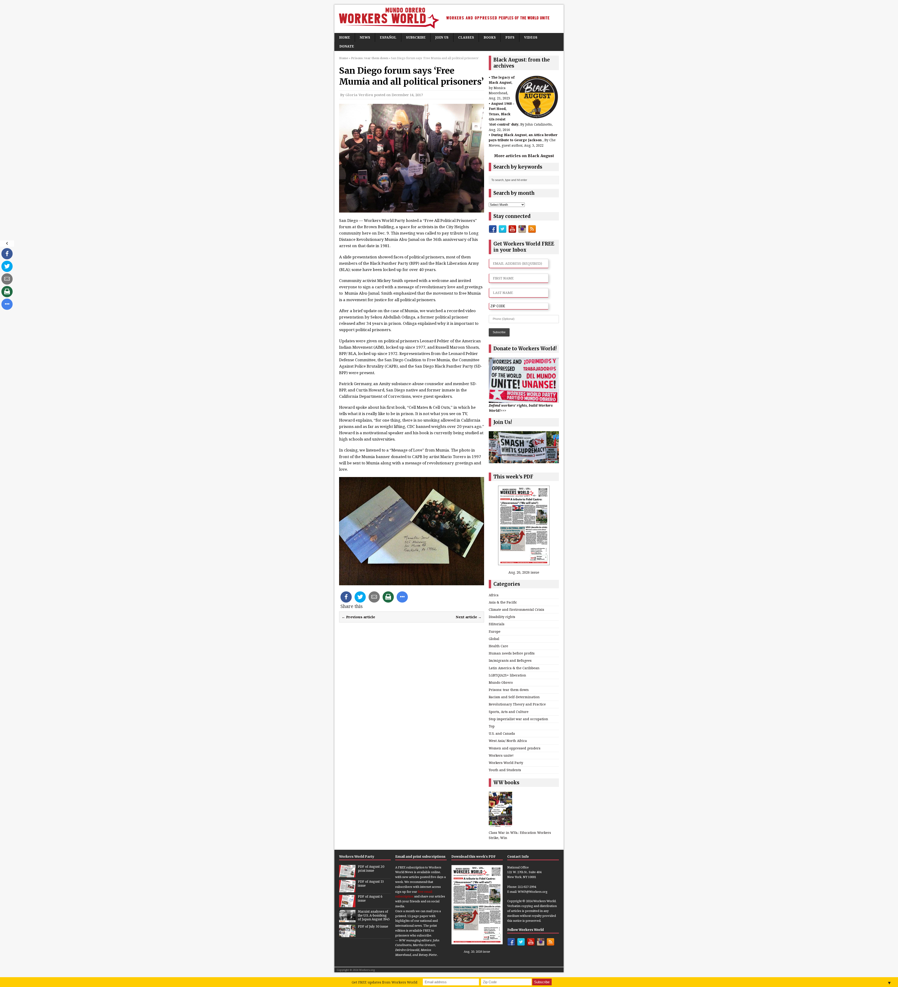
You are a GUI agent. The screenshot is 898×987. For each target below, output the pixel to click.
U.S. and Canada (502, 733)
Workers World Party (506, 762)
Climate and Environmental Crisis (516, 609)
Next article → (469, 617)
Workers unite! (501, 755)
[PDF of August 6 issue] (347, 905)
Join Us (442, 37)
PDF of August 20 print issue (371, 869)
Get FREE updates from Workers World (384, 982)
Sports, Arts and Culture (509, 711)
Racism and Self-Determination (514, 697)
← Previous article (358, 617)
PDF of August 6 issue (370, 899)
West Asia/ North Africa (508, 740)
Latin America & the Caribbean (514, 668)
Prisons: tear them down (509, 689)
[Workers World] (449, 19)
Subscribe (416, 37)
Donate (346, 46)
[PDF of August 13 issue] (347, 890)
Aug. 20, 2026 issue (523, 572)
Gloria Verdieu (359, 94)
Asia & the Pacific (503, 602)
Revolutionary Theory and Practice (517, 704)
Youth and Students (505, 770)
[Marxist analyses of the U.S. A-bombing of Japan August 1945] (347, 920)
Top (492, 726)
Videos (530, 37)
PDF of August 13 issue (371, 884)
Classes (466, 37)
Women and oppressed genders (514, 748)
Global (494, 638)
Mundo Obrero (501, 682)
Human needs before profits (512, 653)
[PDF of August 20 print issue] (347, 875)
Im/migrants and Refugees (510, 660)
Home (344, 37)
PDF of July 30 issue (373, 927)
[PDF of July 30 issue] (347, 935)
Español (388, 37)
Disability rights (502, 617)
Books (490, 37)
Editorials (496, 624)
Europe (494, 631)
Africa (494, 595)
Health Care (498, 646)
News (365, 37)
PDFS (509, 37)
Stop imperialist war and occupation (518, 719)
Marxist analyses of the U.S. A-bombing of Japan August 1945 (374, 916)
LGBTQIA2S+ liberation (507, 675)
